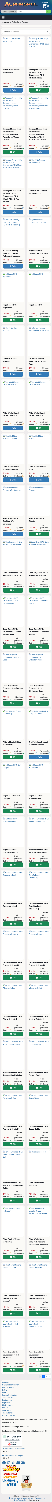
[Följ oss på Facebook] (4, 1463)
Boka (14, 90)
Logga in (46, 2)
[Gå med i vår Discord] (18, 1463)
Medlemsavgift (7, 1405)
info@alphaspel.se (20, 1500)
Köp (40, 90)
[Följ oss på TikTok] (14, 1463)
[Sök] (48, 11)
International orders (9, 1395)
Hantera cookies (8, 1415)
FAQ (4, 1392)
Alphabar (5, 1382)
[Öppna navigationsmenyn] (3, 17)
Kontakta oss (7, 1400)
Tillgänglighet (7, 1413)
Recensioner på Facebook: (14, 1448)
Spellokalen (6, 1410)
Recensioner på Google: (13, 1455)
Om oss (5, 1407)
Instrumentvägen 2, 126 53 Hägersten (22, 1498)
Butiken (5, 1390)
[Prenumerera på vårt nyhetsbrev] (23, 1463)
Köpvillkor (6, 1402)
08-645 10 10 (41, 1498)
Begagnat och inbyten (10, 1385)
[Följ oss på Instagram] (9, 1463)
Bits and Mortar (8, 1387)
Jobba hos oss (7, 1397)
